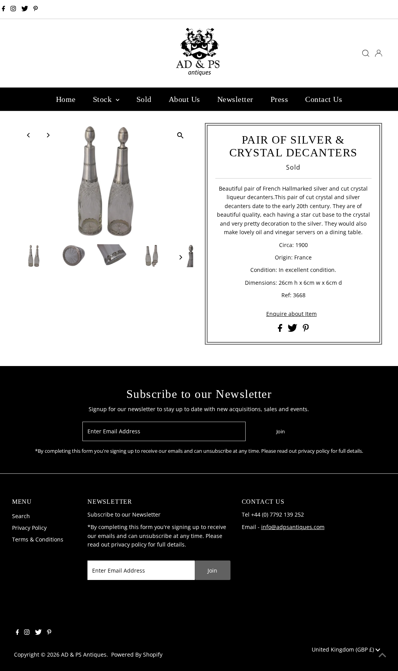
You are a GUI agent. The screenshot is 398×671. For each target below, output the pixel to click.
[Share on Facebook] (281, 329)
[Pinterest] (35, 9)
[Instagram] (13, 9)
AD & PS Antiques (83, 654)
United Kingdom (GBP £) (343, 649)
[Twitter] (24, 9)
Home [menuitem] (66, 99)
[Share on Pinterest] (306, 329)
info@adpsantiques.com (293, 527)
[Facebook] (3, 9)
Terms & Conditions (37, 539)
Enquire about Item (291, 314)
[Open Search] (365, 53)
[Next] (47, 135)
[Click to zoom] (180, 135)
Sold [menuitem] (144, 99)
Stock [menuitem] (103, 99)
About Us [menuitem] (184, 99)
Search (21, 516)
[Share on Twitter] (293, 329)
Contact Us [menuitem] (323, 99)
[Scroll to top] (382, 655)
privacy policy (129, 544)
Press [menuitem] (279, 99)
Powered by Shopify (136, 654)
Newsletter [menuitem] (235, 99)
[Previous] (28, 135)
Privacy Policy (29, 527)
